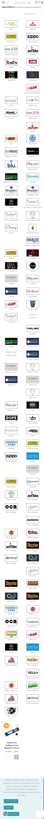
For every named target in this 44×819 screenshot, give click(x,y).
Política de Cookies (11, 814)
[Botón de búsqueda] (29, 2)
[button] (16, 757)
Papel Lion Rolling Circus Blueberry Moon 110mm (11, 747)
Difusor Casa (11, 353)
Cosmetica (33, 316)
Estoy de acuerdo (11, 801)
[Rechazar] (40, 797)
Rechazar (8, 807)
